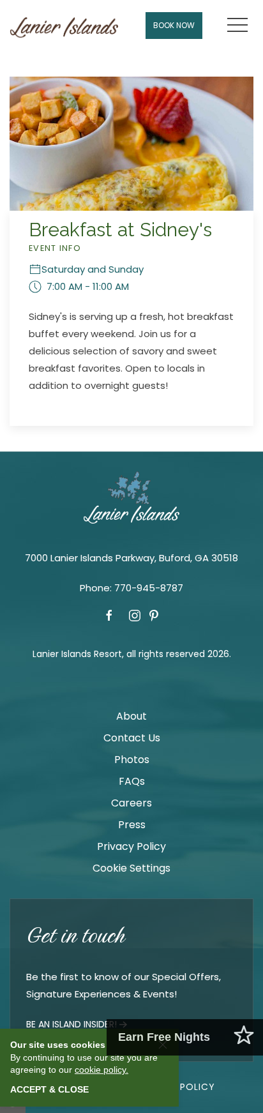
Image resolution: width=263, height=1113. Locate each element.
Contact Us (131, 738)
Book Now (174, 25)
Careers (131, 803)
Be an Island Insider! (71, 1024)
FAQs (132, 781)
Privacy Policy (131, 846)
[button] (237, 25)
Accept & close (49, 1089)
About (131, 716)
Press (132, 824)
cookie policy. (101, 1069)
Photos (131, 759)
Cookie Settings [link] (131, 868)
